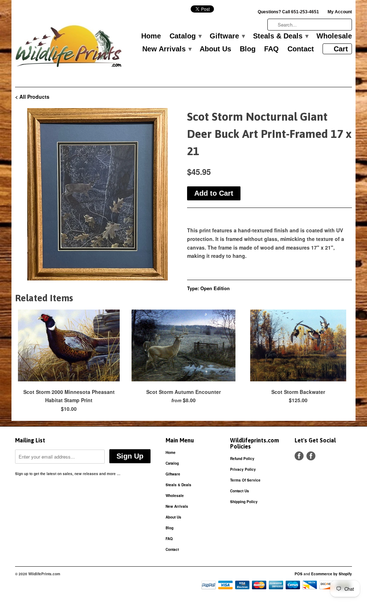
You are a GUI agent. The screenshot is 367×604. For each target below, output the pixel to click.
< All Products (32, 96)
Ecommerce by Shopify (331, 573)
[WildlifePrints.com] (69, 48)
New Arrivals (166, 49)
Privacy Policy (243, 469)
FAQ (271, 49)
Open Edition (215, 288)
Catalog (185, 36)
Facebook (299, 455)
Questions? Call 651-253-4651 (288, 11)
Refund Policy (242, 458)
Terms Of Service (245, 480)
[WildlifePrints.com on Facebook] (310, 455)
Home (151, 36)
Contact (300, 49)
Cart (341, 49)
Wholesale (334, 36)
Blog (248, 49)
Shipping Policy (244, 501)
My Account (340, 11)
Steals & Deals (280, 36)
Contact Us (239, 490)
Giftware (227, 36)
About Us (215, 49)
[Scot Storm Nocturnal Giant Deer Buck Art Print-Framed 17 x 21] (97, 194)
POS (298, 573)
